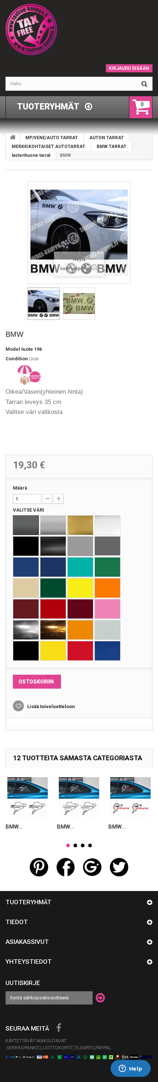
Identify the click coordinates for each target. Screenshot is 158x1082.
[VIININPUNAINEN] (26, 608)
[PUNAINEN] (53, 608)
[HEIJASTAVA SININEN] (107, 650)
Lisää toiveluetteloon (50, 706)
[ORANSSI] (107, 588)
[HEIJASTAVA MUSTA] (26, 650)
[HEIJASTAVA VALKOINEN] (107, 629)
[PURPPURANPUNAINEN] (80, 608)
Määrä (20, 488)
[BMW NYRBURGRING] (28, 797)
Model (13, 349)
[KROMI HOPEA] (26, 629)
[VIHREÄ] (107, 567)
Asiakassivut (27, 941)
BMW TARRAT (111, 146)
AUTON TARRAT (106, 137)
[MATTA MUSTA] (53, 546)
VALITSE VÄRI (29, 510)
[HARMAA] (80, 546)
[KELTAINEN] (80, 588)
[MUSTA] (26, 546)
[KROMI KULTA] (53, 629)
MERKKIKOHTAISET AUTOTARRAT (48, 146)
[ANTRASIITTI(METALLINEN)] (26, 525)
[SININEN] (26, 567)
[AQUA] (80, 567)
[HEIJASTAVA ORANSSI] (80, 629)
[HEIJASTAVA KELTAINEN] (53, 650)
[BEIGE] (26, 588)
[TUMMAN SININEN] (53, 567)
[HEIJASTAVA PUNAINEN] (80, 650)
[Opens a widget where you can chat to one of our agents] (130, 1069)
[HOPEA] (53, 525)
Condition (17, 358)
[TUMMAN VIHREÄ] (53, 588)
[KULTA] (80, 525)
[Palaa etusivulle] (13, 137)
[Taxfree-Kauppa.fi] (79, 29)
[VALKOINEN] (107, 525)
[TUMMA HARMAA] (107, 546)
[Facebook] (58, 1028)
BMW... (14, 826)
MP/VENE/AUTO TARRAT (51, 137)
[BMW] (44, 304)
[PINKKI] (107, 608)
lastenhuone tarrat (31, 155)
